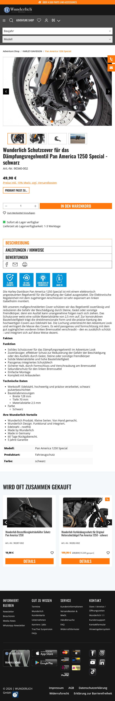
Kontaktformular (97, 624)
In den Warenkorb (76, 206)
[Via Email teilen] (15, 264)
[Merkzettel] (39, 20)
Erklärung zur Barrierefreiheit (93, 693)
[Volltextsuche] (11, 20)
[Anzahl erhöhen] (35, 206)
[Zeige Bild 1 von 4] (52, 121)
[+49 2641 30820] (111, 59)
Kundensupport (97, 619)
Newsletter (8, 611)
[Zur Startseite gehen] (18, 9)
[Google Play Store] (44, 662)
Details (29, 561)
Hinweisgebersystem (99, 629)
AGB (71, 688)
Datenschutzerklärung (93, 688)
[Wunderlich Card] (16, 658)
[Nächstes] (109, 91)
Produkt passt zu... (16, 190)
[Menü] (4, 20)
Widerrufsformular (69, 629)
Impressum (56, 688)
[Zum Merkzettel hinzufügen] (52, 552)
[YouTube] (92, 662)
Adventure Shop (25, 20)
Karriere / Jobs (39, 624)
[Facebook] (92, 653)
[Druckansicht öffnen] (24, 264)
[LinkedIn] (101, 662)
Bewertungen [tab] (17, 257)
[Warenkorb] (112, 20)
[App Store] (44, 653)
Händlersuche (67, 619)
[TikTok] (92, 671)
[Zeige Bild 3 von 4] (59, 121)
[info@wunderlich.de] (111, 67)
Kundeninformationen (71, 606)
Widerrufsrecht (59, 693)
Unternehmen (39, 619)
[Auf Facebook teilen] (7, 264)
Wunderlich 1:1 (97, 615)
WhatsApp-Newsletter (14, 625)
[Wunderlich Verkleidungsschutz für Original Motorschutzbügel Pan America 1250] (85, 512)
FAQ (62, 624)
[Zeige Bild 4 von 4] (63, 121)
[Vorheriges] (6, 91)
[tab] (57, 242)
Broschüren (9, 616)
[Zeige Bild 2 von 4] (55, 121)
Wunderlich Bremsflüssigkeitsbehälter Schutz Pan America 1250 (27, 533)
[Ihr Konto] (46, 20)
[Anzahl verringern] (6, 206)
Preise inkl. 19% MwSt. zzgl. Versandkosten (30, 182)
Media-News (9, 620)
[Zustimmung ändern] (15, 694)
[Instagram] (101, 653)
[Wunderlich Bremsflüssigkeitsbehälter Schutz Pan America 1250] (29, 512)
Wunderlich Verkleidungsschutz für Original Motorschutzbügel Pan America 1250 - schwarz (84, 533)
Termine (36, 606)
